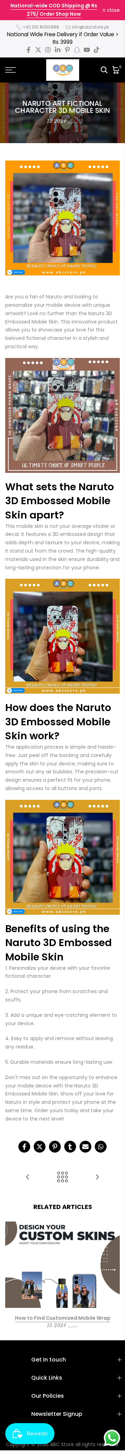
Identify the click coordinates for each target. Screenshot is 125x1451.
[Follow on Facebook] (28, 50)
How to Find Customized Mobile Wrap (62, 1317)
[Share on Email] (85, 1147)
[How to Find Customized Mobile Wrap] (97, 1177)
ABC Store (62, 1444)
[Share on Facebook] (24, 1147)
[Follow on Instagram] (48, 50)
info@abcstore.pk (90, 27)
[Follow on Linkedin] (58, 50)
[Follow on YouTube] (87, 50)
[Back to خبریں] (62, 1177)
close (113, 10)
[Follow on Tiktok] (96, 50)
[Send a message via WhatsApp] (112, 1438)
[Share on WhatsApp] (101, 1147)
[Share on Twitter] (39, 1147)
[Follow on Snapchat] (77, 50)
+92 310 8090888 (41, 27)
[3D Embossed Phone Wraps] (27, 1177)
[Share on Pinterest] (55, 1147)
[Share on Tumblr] (70, 1147)
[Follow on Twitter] (38, 50)
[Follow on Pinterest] (67, 50)
